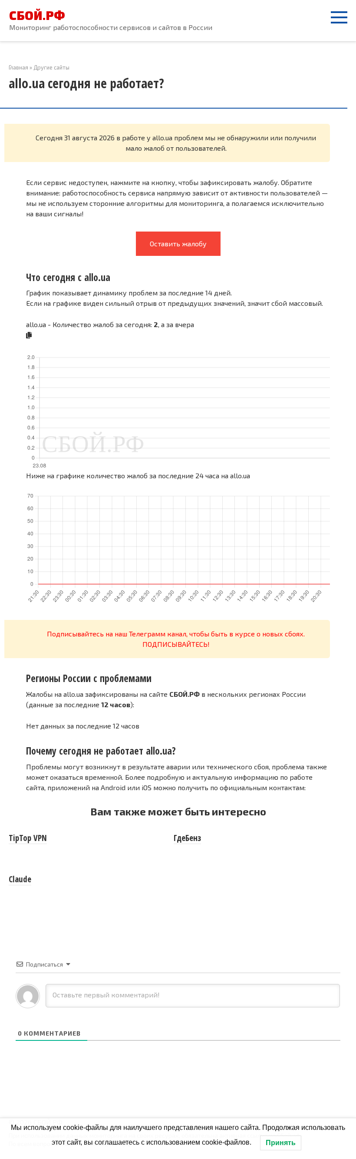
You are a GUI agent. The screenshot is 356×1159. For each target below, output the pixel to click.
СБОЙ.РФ (37, 15)
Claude (20, 879)
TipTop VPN (28, 838)
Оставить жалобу (178, 243)
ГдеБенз (187, 838)
